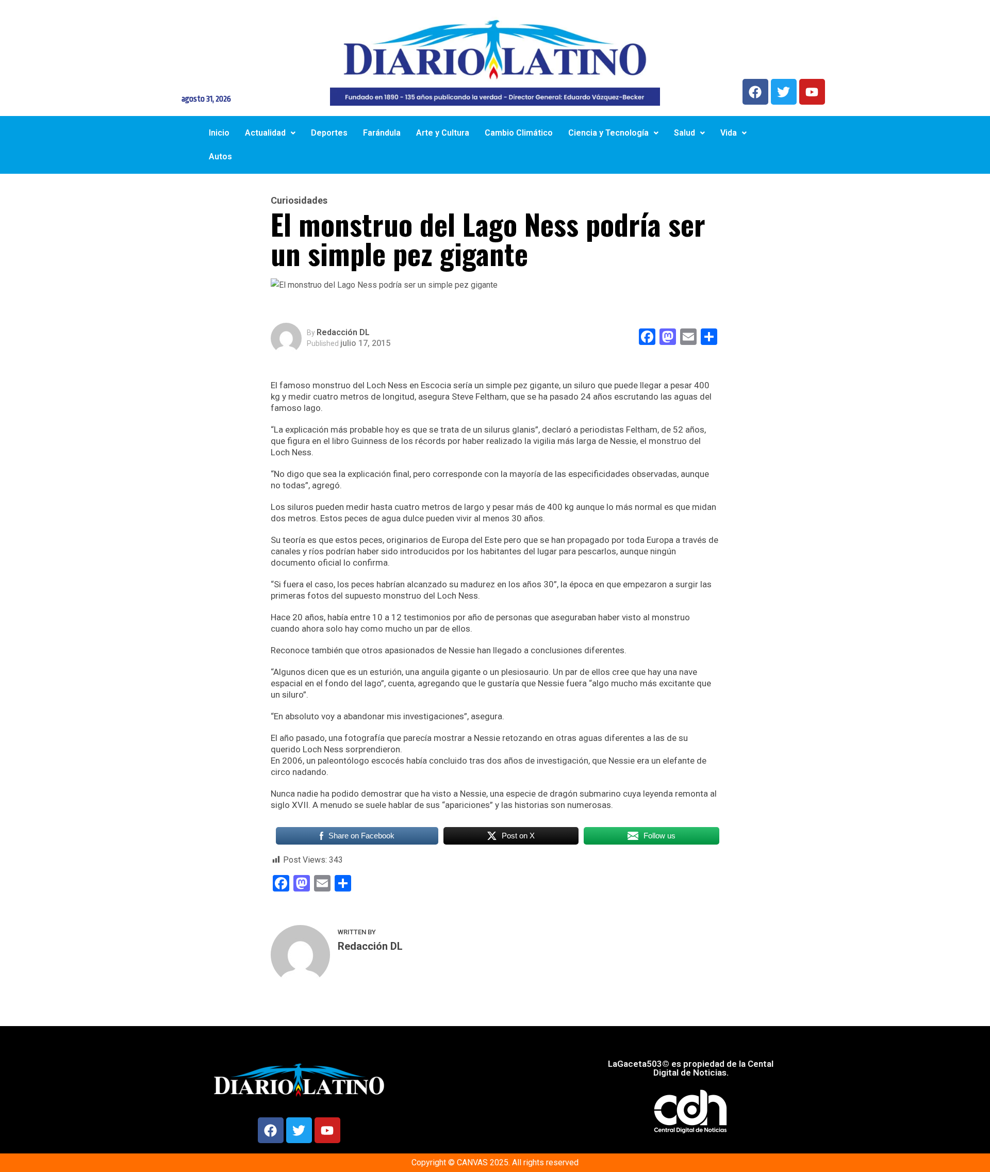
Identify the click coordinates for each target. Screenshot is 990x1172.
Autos (220, 156)
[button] (270, 133)
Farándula (382, 133)
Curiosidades (299, 200)
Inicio (219, 133)
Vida (728, 133)
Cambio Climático (519, 133)
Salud (684, 133)
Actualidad (265, 133)
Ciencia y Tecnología (608, 133)
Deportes (329, 133)
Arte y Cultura (442, 133)
